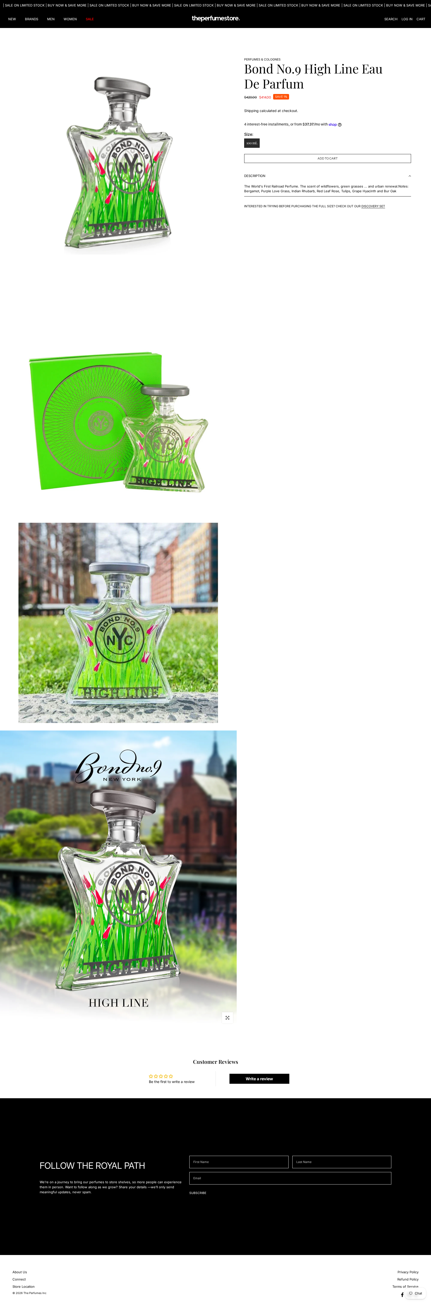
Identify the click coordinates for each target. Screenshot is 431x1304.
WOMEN (70, 19)
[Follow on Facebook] (402, 1295)
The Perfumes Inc (34, 1293)
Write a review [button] (259, 1078)
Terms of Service (405, 1286)
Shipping (251, 110)
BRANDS (31, 19)
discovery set (373, 206)
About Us (19, 1272)
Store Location (23, 1286)
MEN (51, 19)
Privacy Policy (408, 1272)
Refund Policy (408, 1279)
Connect (19, 1279)
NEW (12, 19)
